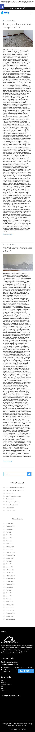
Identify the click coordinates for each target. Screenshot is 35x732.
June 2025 (9, 535)
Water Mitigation (10, 510)
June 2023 (9, 593)
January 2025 (9, 549)
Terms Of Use (22, 729)
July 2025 (8, 532)
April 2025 (9, 540)
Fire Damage (9, 493)
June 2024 (9, 564)
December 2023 (10, 575)
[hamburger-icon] (32, 12)
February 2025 (10, 546)
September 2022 (10, 619)
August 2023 (9, 587)
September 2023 (10, 584)
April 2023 (9, 598)
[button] (2, 6)
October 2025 (9, 523)
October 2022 (9, 616)
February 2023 (10, 604)
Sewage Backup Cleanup (13, 502)
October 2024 (9, 558)
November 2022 (10, 613)
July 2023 (8, 590)
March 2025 (9, 543)
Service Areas (10, 499)
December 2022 (10, 610)
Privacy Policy (13, 729)
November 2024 (10, 555)
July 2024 (8, 561)
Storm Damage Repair (12, 504)
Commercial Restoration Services (15, 487)
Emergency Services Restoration (15, 490)
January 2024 (9, 572)
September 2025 (10, 526)
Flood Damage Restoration (13, 496)
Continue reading (8, 234)
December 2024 (10, 552)
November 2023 (10, 578)
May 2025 (9, 538)
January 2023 (9, 607)
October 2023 (9, 581)
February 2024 (10, 569)
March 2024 (9, 567)
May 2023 (9, 596)
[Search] (29, 474)
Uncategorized (10, 507)
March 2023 (9, 601)
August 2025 (9, 529)
